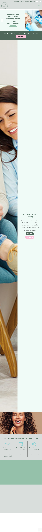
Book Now (13, 25)
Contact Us (30, 237)
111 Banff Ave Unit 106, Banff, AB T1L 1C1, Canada (21, 1)
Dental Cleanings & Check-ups (31, 478)
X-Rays (38, 478)
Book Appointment (37, 6)
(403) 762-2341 (32, 1)
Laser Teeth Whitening (31, 466)
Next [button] (40, 20)
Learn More (30, 507)
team (35, 450)
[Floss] (4, 5)
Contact (39, 5)
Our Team (29, 233)
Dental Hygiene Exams (38, 466)
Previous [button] (2, 20)
